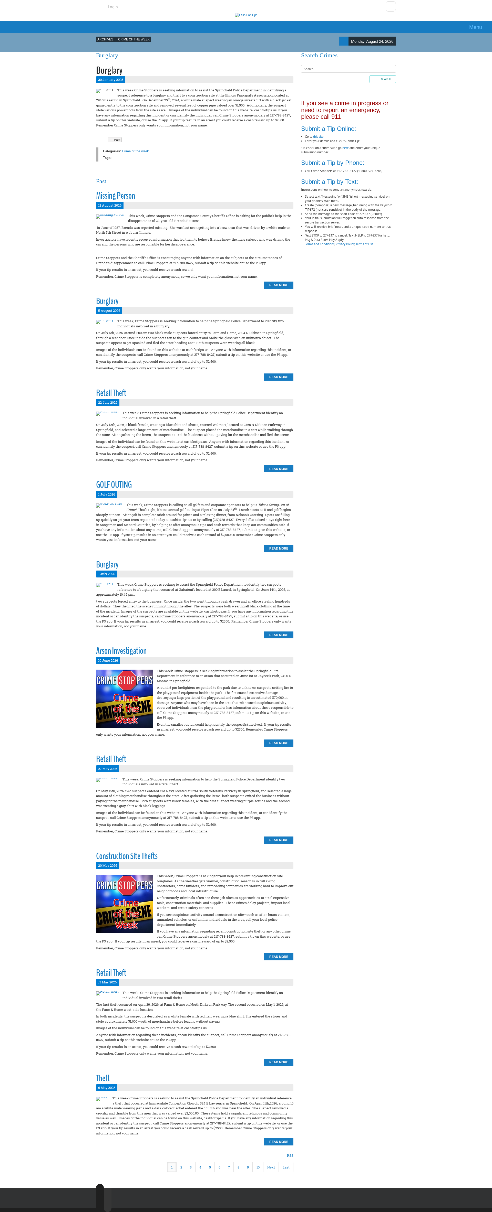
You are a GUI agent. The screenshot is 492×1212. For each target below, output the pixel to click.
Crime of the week (135, 151)
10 (258, 1167)
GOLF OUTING (114, 485)
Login (113, 6)
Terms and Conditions (319, 244)
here (345, 148)
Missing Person (115, 196)
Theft (103, 1078)
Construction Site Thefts (127, 856)
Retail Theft (111, 393)
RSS (290, 1155)
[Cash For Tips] (246, 15)
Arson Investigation (121, 651)
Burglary (107, 301)
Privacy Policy (345, 244)
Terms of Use (364, 244)
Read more (278, 285)
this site (318, 136)
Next (271, 1167)
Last (286, 1167)
